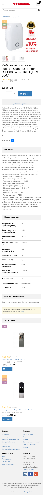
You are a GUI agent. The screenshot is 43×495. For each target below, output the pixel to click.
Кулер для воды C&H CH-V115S (13, 359)
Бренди (26, 439)
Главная (5, 16)
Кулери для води (8, 437)
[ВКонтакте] (12, 140)
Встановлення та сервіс (31, 442)
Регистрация (6, 459)
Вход (22, 311)
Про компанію (28, 434)
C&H (27, 79)
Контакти (26, 447)
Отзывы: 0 (13, 79)
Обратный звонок (8, 464)
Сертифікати (27, 437)
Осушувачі (15, 16)
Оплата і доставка (29, 444)
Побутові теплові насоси (10, 439)
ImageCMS (28, 492)
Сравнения (6, 461)
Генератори (6, 446)
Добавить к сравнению (21, 104)
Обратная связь (29, 469)
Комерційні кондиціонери (11, 449)
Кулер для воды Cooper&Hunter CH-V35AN (17, 410)
